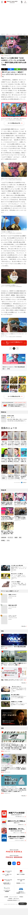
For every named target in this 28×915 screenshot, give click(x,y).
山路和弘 (19, 206)
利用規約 (21, 896)
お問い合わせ (16, 898)
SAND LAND (10, 415)
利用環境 (10, 898)
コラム (8, 540)
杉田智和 (6, 303)
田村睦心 (17, 152)
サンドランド (10, 537)
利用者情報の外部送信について (13, 900)
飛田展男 (16, 293)
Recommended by (17, 482)
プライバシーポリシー (13, 896)
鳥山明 (16, 537)
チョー (9, 261)
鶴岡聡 (13, 295)
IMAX (20, 537)
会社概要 (6, 896)
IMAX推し (3, 540)
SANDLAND (3, 537)
